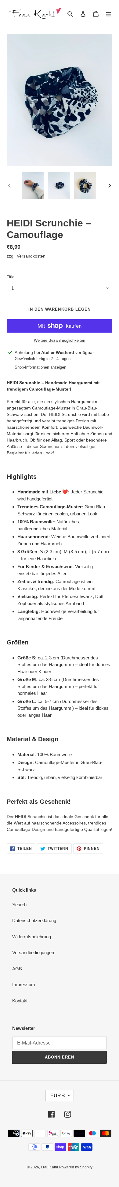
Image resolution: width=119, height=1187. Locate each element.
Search (19, 904)
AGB (17, 968)
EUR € (57, 1095)
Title (10, 277)
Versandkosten (31, 256)
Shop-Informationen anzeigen (40, 367)
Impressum (23, 984)
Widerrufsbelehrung (31, 936)
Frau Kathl (49, 1167)
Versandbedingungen (33, 952)
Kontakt (19, 1000)
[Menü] (108, 13)
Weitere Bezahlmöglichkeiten (59, 340)
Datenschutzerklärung (34, 920)
